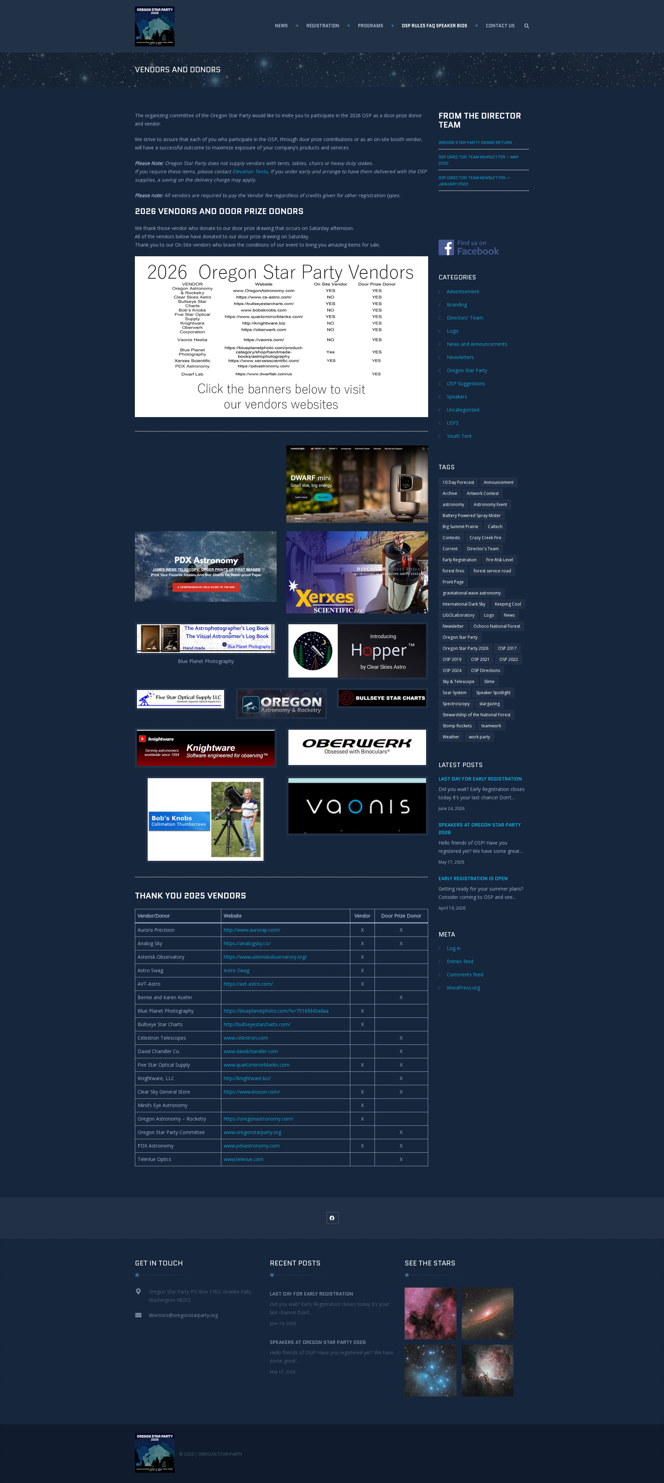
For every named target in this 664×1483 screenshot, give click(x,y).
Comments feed (465, 974)
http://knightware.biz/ (247, 1078)
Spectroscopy (456, 704)
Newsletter (453, 626)
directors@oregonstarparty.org (183, 1315)
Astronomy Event (490, 504)
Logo (453, 331)
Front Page (453, 582)
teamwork (491, 726)
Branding (457, 304)
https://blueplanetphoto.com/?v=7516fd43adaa (276, 1010)
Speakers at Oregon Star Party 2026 (318, 1342)
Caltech (495, 526)
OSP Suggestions (466, 383)
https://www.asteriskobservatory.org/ (265, 957)
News (281, 25)
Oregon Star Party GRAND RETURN (475, 142)
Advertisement (463, 291)
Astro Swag (236, 970)
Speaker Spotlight (493, 693)
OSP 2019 (452, 659)
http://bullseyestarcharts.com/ (257, 1024)
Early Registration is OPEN (473, 878)
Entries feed (460, 961)
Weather (451, 737)
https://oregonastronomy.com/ (258, 1118)
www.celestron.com (246, 1037)
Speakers (457, 396)
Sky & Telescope (458, 681)
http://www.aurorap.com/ (252, 930)
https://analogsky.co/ (247, 943)
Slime (489, 681)
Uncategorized (463, 409)
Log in (454, 948)
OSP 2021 (480, 659)
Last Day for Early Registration (480, 778)
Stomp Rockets (457, 726)
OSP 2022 (508, 659)
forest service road (492, 571)
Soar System (455, 693)
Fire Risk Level (499, 560)
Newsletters (460, 357)
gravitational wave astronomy (472, 593)
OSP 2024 (452, 670)
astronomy (453, 504)
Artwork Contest (483, 493)
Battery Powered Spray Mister (472, 515)
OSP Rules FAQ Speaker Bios (434, 25)
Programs (370, 25)
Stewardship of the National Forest (476, 715)
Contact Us (500, 25)
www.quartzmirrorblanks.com (256, 1064)
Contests (451, 538)
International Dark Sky (464, 604)
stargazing (489, 704)
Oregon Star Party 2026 (465, 648)
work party (479, 737)
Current (450, 549)
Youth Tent (459, 436)
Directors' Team (465, 317)
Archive (450, 493)
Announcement (499, 482)
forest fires (453, 571)
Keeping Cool (508, 604)
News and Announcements (477, 344)
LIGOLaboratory (458, 615)
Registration (322, 25)
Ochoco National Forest (496, 626)
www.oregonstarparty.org (252, 1132)
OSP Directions (485, 670)
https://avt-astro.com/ (248, 983)
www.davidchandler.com (251, 1051)
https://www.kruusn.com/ (252, 1091)
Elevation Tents (250, 171)
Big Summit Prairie (460, 526)
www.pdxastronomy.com (252, 1145)
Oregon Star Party (467, 370)
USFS (453, 423)
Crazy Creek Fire (485, 538)
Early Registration (460, 560)
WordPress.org (463, 987)
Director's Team (483, 549)
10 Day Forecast (458, 482)
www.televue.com (244, 1159)
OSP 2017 (507, 648)
